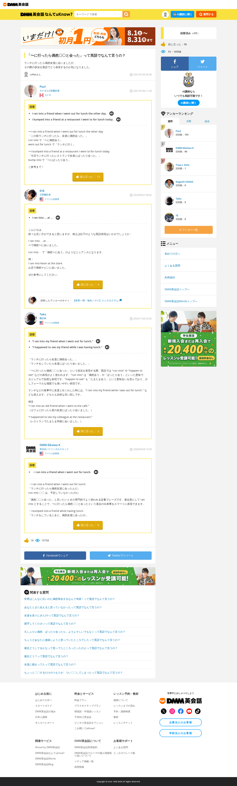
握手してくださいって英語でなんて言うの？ (50, 623)
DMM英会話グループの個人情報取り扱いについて (93, 754)
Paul (178, 131)
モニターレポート (44, 722)
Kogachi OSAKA (184, 181)
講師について (121, 700)
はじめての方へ (43, 700)
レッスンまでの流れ (124, 705)
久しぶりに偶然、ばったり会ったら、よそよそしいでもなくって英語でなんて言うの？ (74, 631)
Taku (178, 198)
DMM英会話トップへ (177, 289)
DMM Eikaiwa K (185, 148)
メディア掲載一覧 (84, 761)
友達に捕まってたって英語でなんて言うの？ (50, 664)
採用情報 (79, 767)
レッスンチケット (123, 722)
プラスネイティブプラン (87, 705)
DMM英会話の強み (45, 711)
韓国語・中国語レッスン (87, 711)
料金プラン (80, 700)
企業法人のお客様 (180, 722)
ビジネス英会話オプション (88, 722)
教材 (116, 717)
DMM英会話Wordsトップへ (181, 301)
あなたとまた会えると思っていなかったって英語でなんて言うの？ (63, 607)
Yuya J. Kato (182, 164)
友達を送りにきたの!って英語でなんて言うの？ (51, 615)
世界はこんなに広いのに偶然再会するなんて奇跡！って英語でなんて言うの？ (69, 599)
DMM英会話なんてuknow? (49, 753)
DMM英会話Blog (44, 764)
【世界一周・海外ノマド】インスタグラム (95, 300)
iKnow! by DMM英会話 (47, 747)
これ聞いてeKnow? (84, 728)
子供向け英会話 (82, 717)
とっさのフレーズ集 (124, 753)
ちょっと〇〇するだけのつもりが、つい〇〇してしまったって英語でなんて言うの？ (73, 672)
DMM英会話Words (45, 758)
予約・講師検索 (122, 711)
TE (177, 215)
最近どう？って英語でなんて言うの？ (46, 656)
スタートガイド (43, 705)
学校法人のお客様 (180, 733)
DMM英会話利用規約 (85, 747)
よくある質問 (172, 265)
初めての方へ (172, 253)
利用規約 (170, 277)
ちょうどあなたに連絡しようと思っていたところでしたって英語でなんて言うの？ (72, 640)
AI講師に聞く (184, 14)
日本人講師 (41, 717)
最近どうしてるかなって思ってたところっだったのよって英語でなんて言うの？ (71, 648)
